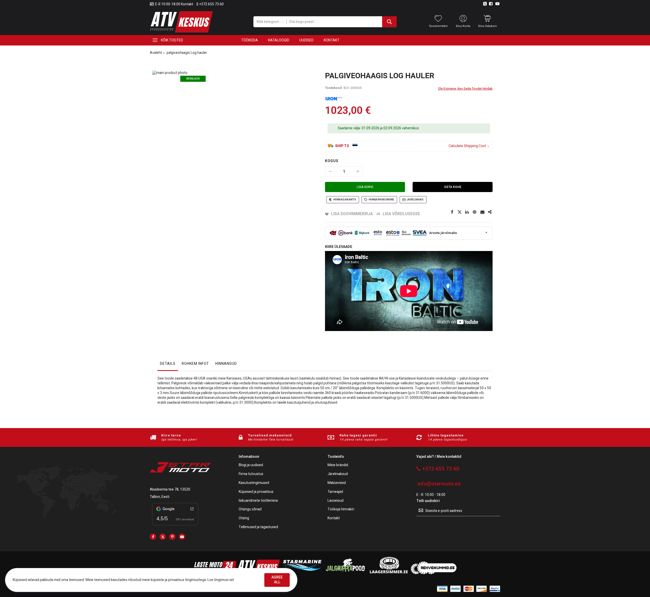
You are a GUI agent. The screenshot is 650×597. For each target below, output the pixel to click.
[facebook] (153, 536)
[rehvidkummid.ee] (434, 573)
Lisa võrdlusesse (401, 214)
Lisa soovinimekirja (352, 214)
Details (167, 363)
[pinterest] (172, 536)
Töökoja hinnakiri (341, 509)
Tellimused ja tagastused (258, 527)
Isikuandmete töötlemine (258, 500)
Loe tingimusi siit (220, 580)
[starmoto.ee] (181, 22)
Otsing (244, 518)
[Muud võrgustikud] (490, 212)
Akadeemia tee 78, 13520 (170, 489)
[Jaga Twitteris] (459, 212)
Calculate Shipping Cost (467, 146)
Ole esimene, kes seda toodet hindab (465, 88)
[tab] (167, 365)
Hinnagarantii (344, 199)
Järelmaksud (338, 474)
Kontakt (334, 518)
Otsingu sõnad (250, 509)
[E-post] (482, 212)
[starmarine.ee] (302, 573)
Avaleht (156, 52)
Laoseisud (336, 500)
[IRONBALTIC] (334, 99)
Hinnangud (226, 363)
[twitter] (162, 536)
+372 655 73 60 (211, 4)
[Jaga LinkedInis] (467, 212)
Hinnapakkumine (381, 199)
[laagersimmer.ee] (388, 573)
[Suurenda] (358, 171)
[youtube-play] (182, 536)
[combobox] (341, 21)
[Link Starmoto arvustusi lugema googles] (175, 526)
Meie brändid (338, 465)
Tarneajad (335, 492)
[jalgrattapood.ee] (345, 573)
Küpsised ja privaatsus (256, 492)
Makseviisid (337, 483)
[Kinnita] (474, 212)
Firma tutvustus (251, 474)
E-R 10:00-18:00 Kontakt (174, 4)
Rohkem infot (195, 363)
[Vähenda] (330, 171)
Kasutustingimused (254, 483)
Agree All (277, 580)
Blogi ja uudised (251, 465)
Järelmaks (415, 199)
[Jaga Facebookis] (451, 212)
